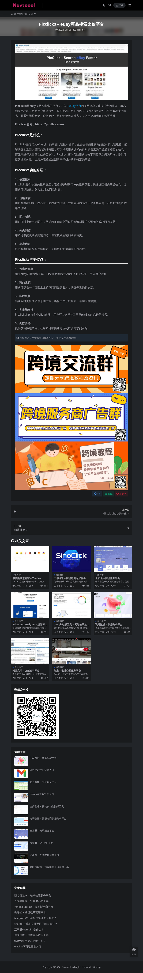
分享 (98, 493)
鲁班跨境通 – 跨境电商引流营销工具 (49, 867)
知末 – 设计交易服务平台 (67, 670)
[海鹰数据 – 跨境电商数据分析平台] (21, 821)
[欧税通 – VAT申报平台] (21, 846)
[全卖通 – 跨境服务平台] (113, 559)
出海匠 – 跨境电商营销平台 (30, 912)
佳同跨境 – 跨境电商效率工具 (31, 935)
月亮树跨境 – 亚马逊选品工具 (31, 901)
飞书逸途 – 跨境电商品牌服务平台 (71, 580)
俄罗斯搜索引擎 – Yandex (27, 578)
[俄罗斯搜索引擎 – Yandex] (30, 559)
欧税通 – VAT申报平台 (41, 842)
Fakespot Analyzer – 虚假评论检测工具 (30, 626)
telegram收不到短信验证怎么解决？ (35, 918)
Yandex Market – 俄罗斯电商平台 (33, 906)
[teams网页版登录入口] (21, 797)
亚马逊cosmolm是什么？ (29, 929)
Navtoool (66, 967)
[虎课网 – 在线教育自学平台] (21, 858)
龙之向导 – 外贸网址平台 (43, 782)
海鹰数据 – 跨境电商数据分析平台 (48, 818)
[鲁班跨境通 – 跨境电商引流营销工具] (21, 870)
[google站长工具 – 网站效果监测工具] (71, 605)
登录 (120, 5)
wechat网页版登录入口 (27, 946)
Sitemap (96, 967)
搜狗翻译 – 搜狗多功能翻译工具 (47, 806)
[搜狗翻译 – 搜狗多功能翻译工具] (21, 809)
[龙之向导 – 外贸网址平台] (21, 785)
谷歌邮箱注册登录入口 (42, 770)
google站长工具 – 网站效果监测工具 (70, 626)
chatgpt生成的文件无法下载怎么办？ (35, 923)
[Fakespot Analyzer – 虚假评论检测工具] (30, 605)
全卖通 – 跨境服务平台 (107, 578)
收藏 (110, 493)
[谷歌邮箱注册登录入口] (21, 773)
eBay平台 (75, 106)
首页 (13, 14)
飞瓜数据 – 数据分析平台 (108, 624)
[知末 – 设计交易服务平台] (71, 651)
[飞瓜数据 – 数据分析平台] (113, 605)
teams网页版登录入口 (42, 794)
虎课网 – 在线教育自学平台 (44, 855)
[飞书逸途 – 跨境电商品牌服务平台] (71, 559)
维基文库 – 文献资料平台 (26, 670)
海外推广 (23, 14)
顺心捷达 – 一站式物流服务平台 (32, 895)
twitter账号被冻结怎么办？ (30, 941)
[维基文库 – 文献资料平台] (30, 651)
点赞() (122, 493)
